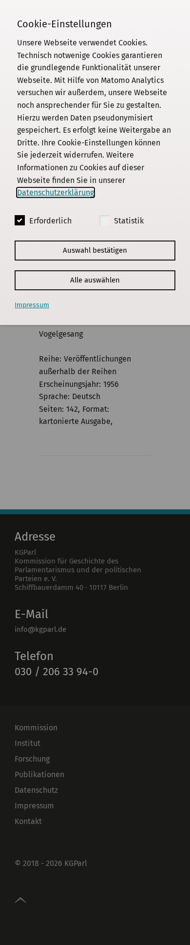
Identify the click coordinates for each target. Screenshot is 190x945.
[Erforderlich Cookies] (20, 220)
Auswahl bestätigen (95, 250)
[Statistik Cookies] (104, 220)
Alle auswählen (95, 280)
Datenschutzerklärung (55, 192)
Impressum (32, 305)
